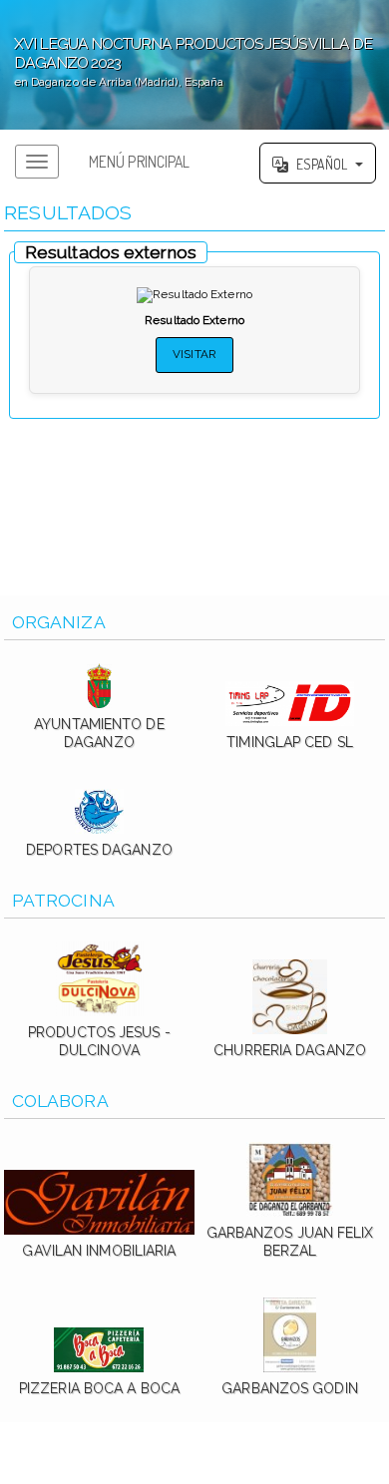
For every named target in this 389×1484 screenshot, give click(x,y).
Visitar (194, 354)
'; (186, 61)
